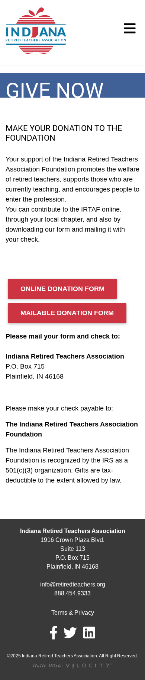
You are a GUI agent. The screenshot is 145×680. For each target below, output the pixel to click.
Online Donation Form (62, 288)
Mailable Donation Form (67, 313)
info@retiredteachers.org (72, 584)
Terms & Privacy (72, 612)
